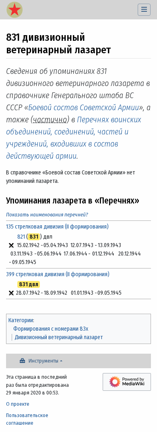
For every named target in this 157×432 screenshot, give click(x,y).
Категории (20, 320)
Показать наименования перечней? (47, 215)
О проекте (17, 404)
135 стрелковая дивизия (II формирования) (57, 226)
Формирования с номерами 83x (50, 328)
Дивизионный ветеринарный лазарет (59, 337)
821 (21, 236)
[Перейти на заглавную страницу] (14, 10)
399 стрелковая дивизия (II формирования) (57, 274)
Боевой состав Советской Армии (83, 107)
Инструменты (43, 361)
